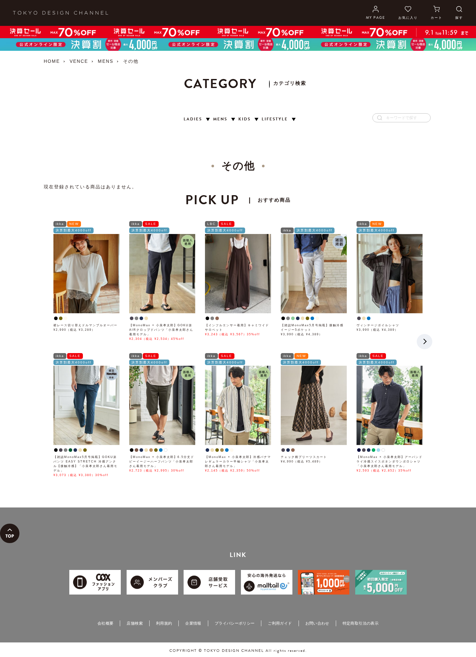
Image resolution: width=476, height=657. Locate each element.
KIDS (244, 119)
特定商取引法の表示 (361, 623)
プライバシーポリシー (235, 623)
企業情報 (193, 623)
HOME (52, 61)
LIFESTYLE (275, 119)
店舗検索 (134, 623)
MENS (105, 61)
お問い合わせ (317, 623)
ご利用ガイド (280, 623)
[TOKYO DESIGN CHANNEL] (60, 13)
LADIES (193, 119)
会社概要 (105, 623)
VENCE (79, 61)
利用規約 (164, 623)
